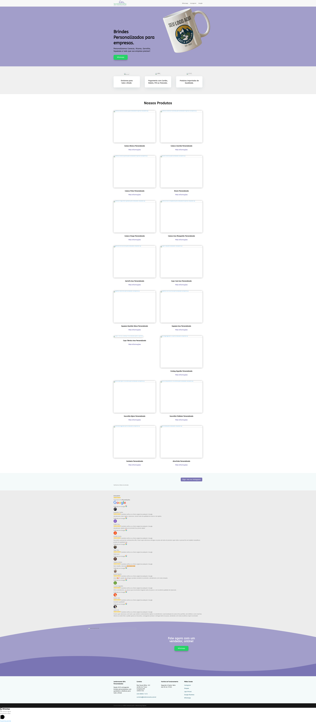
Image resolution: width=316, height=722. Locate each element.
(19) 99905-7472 (142, 694)
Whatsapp (185, 3)
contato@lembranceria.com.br (146, 697)
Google (200, 3)
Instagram (193, 3)
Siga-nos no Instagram (191, 479)
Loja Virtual (188, 691)
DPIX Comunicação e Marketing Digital (134, 705)
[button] (158, 716)
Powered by (5, 721)
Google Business (189, 694)
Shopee (186, 688)
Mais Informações (134, 150)
